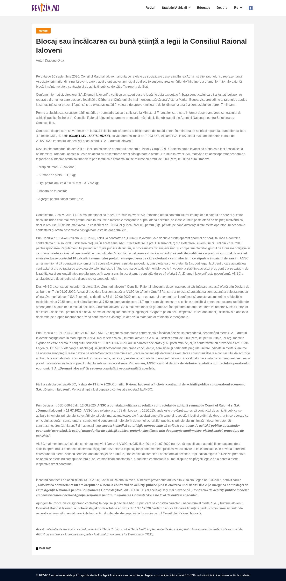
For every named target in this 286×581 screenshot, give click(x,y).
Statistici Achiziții (175, 7)
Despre (222, 7)
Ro (236, 7)
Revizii (150, 7)
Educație (203, 7)
